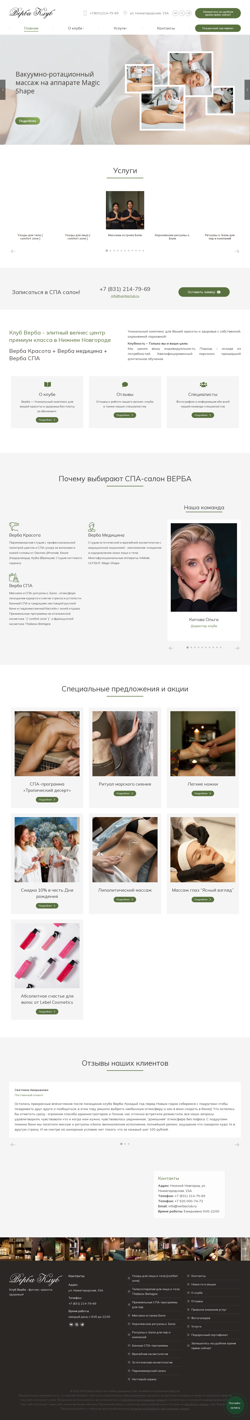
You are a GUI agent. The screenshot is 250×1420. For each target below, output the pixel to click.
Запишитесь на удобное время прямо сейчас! (213, 1345)
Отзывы (125, 394)
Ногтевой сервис (144, 1379)
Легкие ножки (203, 784)
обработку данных (196, 1404)
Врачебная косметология (150, 1354)
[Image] (30, 210)
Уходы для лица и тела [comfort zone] (155, 1278)
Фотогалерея (200, 1318)
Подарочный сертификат (209, 1335)
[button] (106, 250)
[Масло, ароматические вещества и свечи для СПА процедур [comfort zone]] (44, 1249)
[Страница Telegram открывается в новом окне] (188, 13)
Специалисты (202, 394)
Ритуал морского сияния (125, 784)
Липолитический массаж (125, 890)
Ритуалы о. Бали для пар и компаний (151, 1334)
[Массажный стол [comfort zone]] (206, 1249)
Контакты (198, 1276)
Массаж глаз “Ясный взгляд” (203, 890)
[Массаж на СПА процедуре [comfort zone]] (90, 1249)
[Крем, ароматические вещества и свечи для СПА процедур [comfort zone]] (183, 1249)
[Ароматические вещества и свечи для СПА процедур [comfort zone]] (136, 1249)
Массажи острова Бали (148, 1315)
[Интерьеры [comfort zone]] (20, 1249)
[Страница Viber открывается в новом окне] (182, 13)
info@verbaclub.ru (125, 296)
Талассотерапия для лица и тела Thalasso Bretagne (156, 1291)
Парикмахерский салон (149, 1371)
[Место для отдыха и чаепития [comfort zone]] (113, 1249)
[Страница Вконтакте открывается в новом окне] (175, 13)
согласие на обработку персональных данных (159, 1408)
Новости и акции (203, 1284)
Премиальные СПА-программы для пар (154, 1304)
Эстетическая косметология (152, 1362)
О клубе (47, 394)
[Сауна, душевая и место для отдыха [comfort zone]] (159, 1249)
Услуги (196, 1326)
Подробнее (27, 121)
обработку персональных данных (143, 1399)
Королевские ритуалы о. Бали (153, 1324)
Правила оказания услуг (209, 1309)
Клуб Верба (17, 1289)
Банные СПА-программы (150, 1345)
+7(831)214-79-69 (104, 13)
